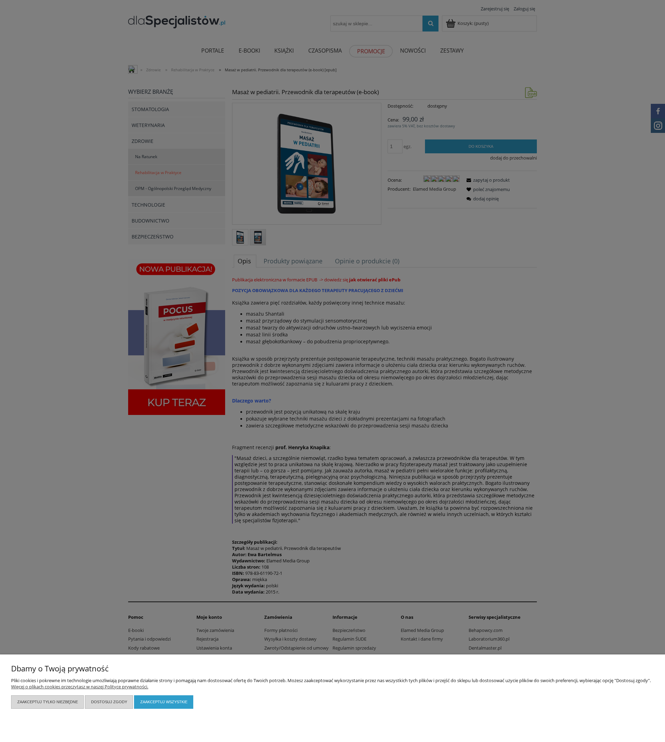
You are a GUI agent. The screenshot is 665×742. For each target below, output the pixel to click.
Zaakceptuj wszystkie (163, 702)
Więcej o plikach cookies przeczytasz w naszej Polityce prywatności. (79, 687)
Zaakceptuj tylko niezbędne (47, 702)
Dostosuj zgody (109, 702)
